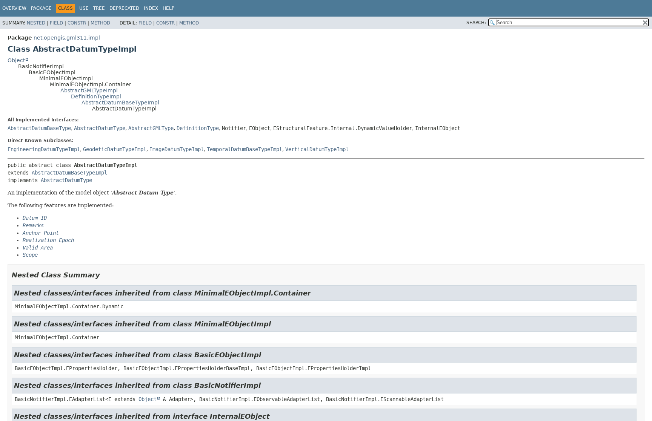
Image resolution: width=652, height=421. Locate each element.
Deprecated (124, 8)
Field (56, 23)
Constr (77, 23)
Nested (36, 23)
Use (84, 8)
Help (168, 8)
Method (100, 23)
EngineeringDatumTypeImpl (44, 149)
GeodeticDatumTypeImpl (114, 149)
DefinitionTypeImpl (96, 96)
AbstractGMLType (151, 128)
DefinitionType (198, 128)
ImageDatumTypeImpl (176, 149)
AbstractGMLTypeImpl (89, 90)
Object (16, 60)
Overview (14, 8)
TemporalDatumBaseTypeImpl (244, 149)
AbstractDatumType (99, 128)
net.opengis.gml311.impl (67, 38)
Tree (99, 8)
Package (41, 8)
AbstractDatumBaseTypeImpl (120, 103)
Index (151, 8)
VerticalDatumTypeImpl (317, 149)
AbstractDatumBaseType (39, 128)
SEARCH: (476, 22)
